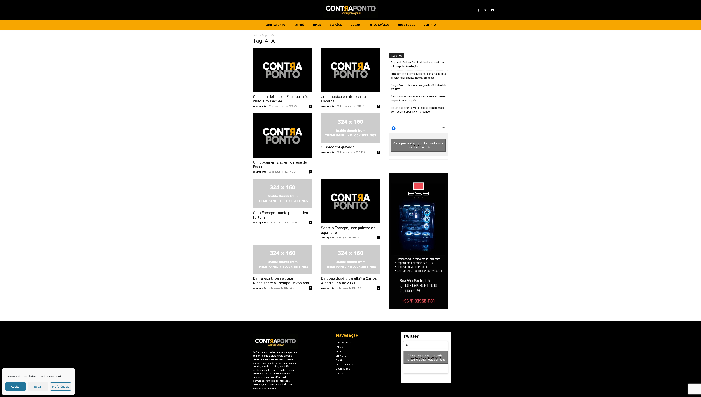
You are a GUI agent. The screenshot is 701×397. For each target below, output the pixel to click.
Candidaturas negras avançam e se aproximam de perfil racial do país (418, 98)
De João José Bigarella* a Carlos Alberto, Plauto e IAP (349, 280)
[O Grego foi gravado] (350, 128)
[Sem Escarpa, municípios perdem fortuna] (282, 193)
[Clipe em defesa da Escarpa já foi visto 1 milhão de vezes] (282, 70)
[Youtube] (492, 10)
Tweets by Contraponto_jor (425, 357)
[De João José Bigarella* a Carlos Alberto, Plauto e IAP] (350, 259)
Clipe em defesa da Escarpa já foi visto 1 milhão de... (281, 98)
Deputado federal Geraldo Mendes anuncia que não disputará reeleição (418, 64)
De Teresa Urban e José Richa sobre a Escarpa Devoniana (281, 280)
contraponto (259, 106)
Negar (38, 386)
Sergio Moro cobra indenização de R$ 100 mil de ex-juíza (418, 87)
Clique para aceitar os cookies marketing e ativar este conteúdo (418, 145)
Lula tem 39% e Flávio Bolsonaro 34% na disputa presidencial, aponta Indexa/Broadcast (418, 75)
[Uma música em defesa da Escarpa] (350, 70)
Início (255, 35)
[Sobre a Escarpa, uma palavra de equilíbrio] (350, 201)
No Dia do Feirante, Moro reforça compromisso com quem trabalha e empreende (418, 109)
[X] (485, 10)
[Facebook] (478, 10)
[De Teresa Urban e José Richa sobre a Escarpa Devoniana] (282, 259)
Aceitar (16, 386)
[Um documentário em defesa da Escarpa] (282, 135)
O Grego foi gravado (338, 147)
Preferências (60, 386)
